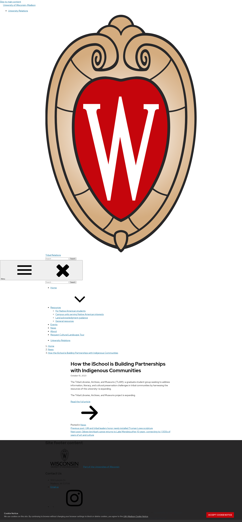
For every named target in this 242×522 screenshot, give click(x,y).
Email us (54, 486)
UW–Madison (19, 5)
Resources (55, 307)
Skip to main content (10, 1)
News (53, 327)
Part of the (101, 466)
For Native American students (70, 310)
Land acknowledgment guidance (71, 317)
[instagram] (74, 506)
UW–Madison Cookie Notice (135, 516)
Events (53, 324)
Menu (3, 279)
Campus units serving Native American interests (79, 314)
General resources (64, 321)
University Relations (18, 10)
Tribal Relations (53, 255)
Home (53, 287)
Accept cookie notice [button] (220, 515)
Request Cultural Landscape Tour (67, 334)
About (53, 331)
